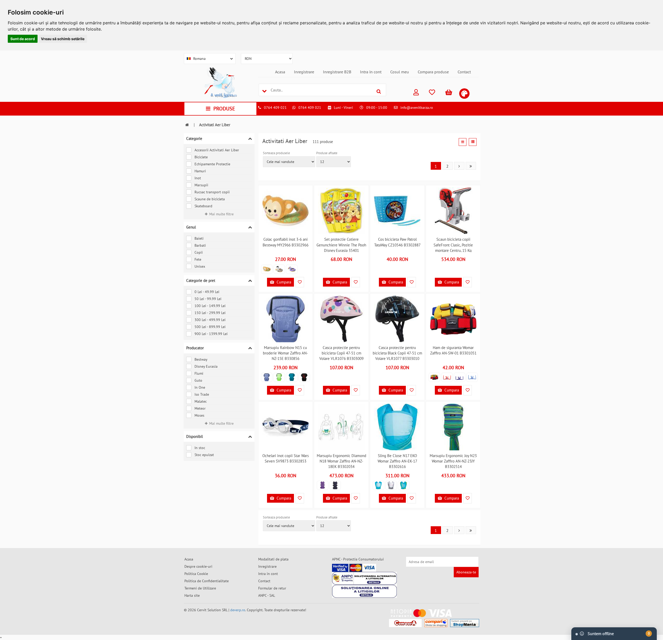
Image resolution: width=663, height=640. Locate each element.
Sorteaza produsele (276, 153)
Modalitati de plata (273, 559)
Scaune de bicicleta (209, 199)
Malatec (200, 401)
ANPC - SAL (266, 595)
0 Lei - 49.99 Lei (206, 291)
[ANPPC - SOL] (364, 591)
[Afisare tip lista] (473, 142)
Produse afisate (326, 153)
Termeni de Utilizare (200, 588)
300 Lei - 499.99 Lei (210, 319)
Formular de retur (272, 588)
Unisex (199, 266)
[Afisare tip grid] (462, 142)
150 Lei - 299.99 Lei (210, 312)
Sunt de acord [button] (22, 39)
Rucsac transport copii (212, 192)
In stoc (199, 447)
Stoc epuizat (204, 454)
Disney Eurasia (206, 366)
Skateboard (203, 206)
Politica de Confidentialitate (206, 581)
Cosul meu (399, 71)
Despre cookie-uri (198, 566)
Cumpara (283, 282)
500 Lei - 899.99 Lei (210, 326)
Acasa (280, 71)
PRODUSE (224, 108)
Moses (199, 415)
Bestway (200, 359)
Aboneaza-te (466, 572)
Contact (464, 71)
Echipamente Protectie (212, 164)
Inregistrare (304, 71)
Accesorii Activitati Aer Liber (216, 150)
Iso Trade (201, 394)
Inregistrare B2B (337, 71)
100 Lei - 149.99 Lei (210, 305)
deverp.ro (237, 610)
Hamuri (200, 171)
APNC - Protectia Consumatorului (358, 559)
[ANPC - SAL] (364, 578)
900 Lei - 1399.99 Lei (211, 333)
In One (199, 387)
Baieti (199, 238)
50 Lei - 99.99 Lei (207, 298)
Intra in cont (370, 71)
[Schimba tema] (464, 93)
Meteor (200, 408)
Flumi (198, 373)
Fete (197, 259)
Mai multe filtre (221, 214)
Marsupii (201, 185)
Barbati (200, 245)
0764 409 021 (275, 107)
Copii (198, 252)
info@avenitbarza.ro (416, 107)
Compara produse (433, 71)
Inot (197, 178)
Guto (198, 380)
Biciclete (201, 157)
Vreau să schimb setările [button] (62, 39)
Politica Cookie (196, 573)
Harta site (192, 595)
